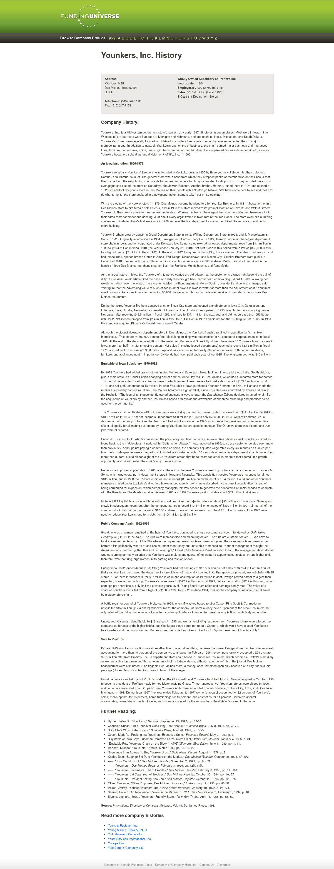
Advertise (223, 864)
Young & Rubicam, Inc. (123, 825)
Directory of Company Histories (175, 864)
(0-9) (113, 38)
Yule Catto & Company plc (125, 847)
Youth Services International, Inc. (130, 839)
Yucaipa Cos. (116, 843)
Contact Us (206, 864)
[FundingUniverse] (90, 16)
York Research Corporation (125, 834)
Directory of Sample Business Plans (128, 864)
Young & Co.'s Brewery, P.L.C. (128, 830)
